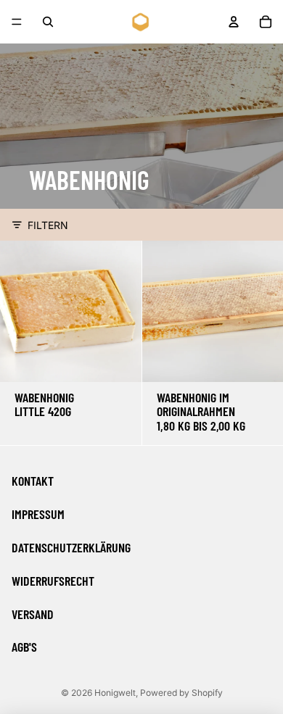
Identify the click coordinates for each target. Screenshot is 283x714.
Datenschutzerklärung (71, 547)
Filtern (48, 225)
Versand (33, 614)
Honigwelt (115, 692)
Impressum (38, 514)
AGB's (24, 647)
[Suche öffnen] (48, 22)
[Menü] (16, 21)
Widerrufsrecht (53, 581)
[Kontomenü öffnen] (234, 22)
